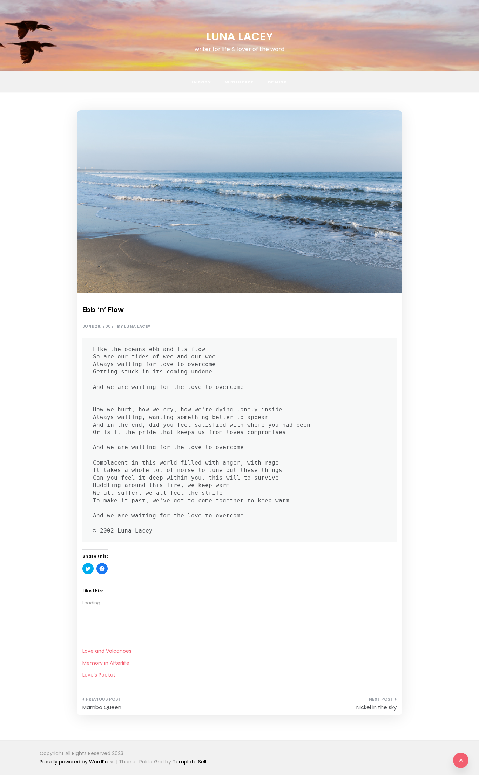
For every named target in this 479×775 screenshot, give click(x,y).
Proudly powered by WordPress (78, 761)
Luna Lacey (137, 326)
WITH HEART (239, 82)
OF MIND (277, 82)
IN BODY (201, 82)
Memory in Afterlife (105, 662)
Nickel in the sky (376, 707)
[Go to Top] (460, 760)
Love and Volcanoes (106, 650)
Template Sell (189, 761)
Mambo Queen (101, 707)
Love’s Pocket (98, 674)
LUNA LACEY (239, 36)
